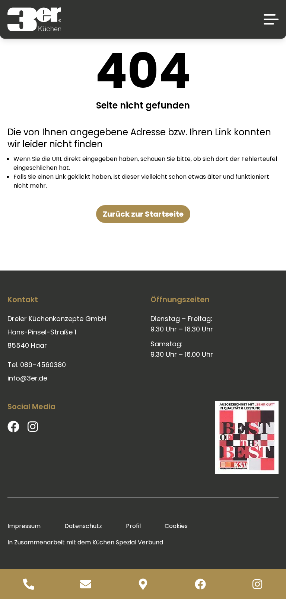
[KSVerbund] (247, 437)
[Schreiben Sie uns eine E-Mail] (86, 584)
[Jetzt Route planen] (143, 584)
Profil (133, 526)
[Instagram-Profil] (257, 584)
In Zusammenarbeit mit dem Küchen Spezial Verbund (85, 542)
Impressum (24, 526)
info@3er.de (27, 378)
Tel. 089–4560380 (36, 364)
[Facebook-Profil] (200, 584)
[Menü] (271, 19)
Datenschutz (83, 526)
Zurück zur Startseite (143, 214)
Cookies (176, 526)
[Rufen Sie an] (28, 584)
